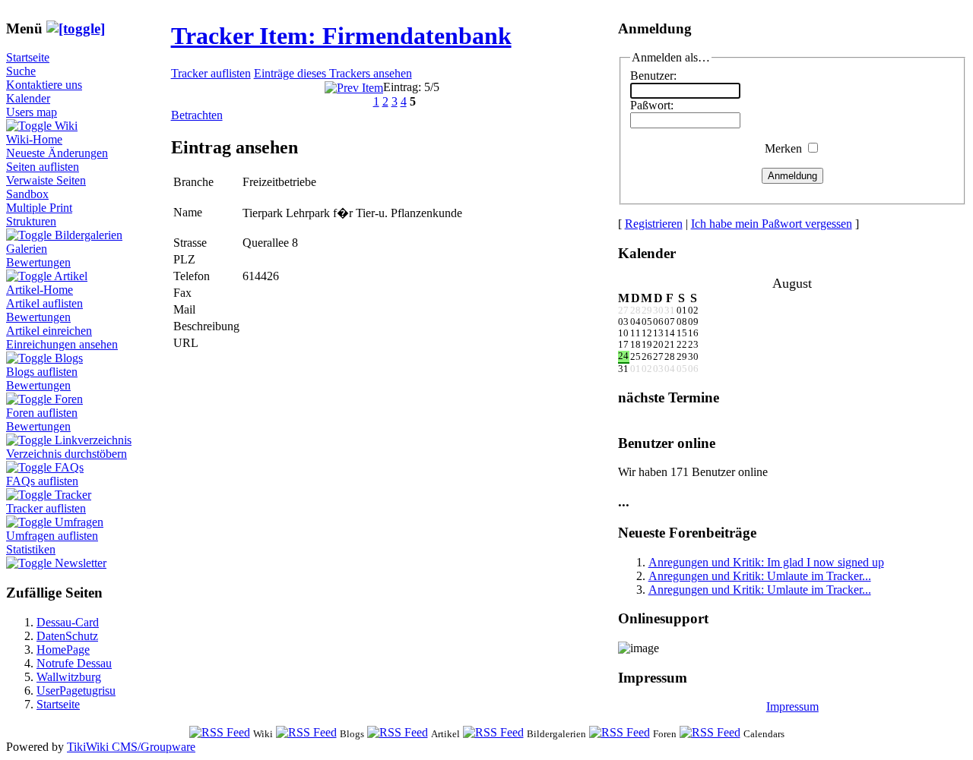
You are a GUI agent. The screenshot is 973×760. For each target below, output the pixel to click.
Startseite (27, 57)
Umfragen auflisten (52, 535)
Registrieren (654, 223)
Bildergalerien (88, 235)
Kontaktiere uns (44, 84)
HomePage (63, 649)
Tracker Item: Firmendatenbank (341, 35)
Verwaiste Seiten (46, 180)
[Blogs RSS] (306, 733)
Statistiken (30, 549)
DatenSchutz (67, 635)
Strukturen (31, 221)
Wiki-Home (34, 139)
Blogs (69, 358)
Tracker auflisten (46, 508)
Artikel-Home (39, 289)
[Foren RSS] (619, 733)
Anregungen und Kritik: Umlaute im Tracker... (759, 575)
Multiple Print (39, 207)
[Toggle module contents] (75, 28)
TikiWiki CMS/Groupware (131, 746)
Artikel (70, 276)
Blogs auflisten (42, 371)
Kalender (28, 98)
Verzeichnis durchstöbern (66, 453)
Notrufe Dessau (74, 663)
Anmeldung (792, 175)
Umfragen (79, 522)
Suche (21, 71)
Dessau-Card (67, 622)
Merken (783, 148)
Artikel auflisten (44, 303)
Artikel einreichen (49, 330)
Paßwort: (651, 105)
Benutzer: (653, 75)
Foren (69, 399)
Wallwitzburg (68, 676)
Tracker (73, 494)
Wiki (66, 125)
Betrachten (197, 115)
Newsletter (80, 563)
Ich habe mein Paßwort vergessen (771, 223)
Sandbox (27, 194)
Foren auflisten (42, 412)
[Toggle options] (30, 125)
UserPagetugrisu (76, 690)
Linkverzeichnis (93, 440)
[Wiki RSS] (219, 733)
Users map (31, 112)
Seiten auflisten (42, 166)
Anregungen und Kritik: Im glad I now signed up (766, 562)
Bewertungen (38, 262)
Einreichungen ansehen (62, 344)
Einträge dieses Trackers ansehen (333, 73)
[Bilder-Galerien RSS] (493, 733)
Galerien (26, 248)
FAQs (69, 467)
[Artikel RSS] (397, 733)
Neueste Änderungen (57, 153)
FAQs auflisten (42, 481)
